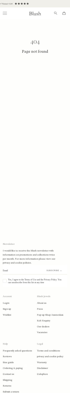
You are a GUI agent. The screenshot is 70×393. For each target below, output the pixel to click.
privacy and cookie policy (50, 356)
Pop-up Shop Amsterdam (50, 315)
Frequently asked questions (17, 350)
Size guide (8, 362)
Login (6, 303)
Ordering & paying (13, 368)
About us (41, 303)
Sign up (7, 309)
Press (40, 309)
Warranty (42, 362)
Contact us (8, 374)
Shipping (7, 380)
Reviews (7, 356)
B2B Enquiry (43, 320)
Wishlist (7, 315)
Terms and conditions (48, 350)
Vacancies (42, 332)
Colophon (42, 374)
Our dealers (43, 326)
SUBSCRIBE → (54, 270)
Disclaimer (42, 368)
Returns (7, 385)
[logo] (35, 13)
